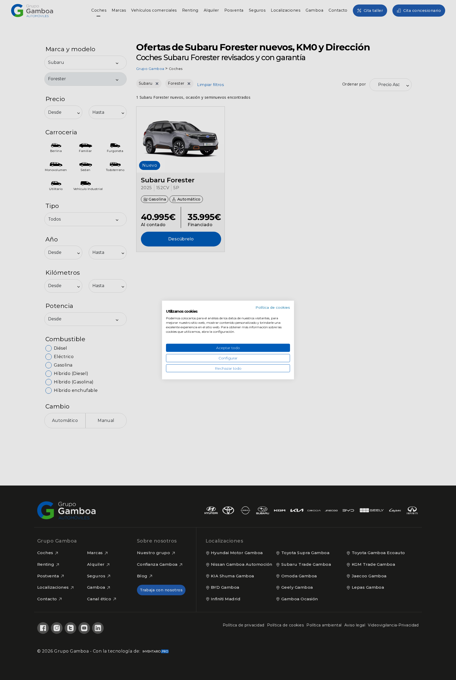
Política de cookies (272, 307)
